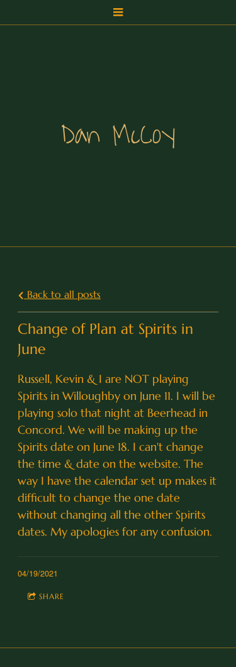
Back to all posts (62, 294)
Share (51, 596)
